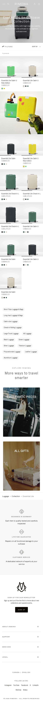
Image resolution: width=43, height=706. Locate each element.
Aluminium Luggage (10, 358)
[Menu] (4, 4)
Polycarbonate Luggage (12, 352)
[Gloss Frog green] (2, 88)
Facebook (24, 685)
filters (8, 47)
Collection (16, 496)
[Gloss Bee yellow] (4, 88)
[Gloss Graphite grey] (25, 86)
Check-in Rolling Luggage (12, 327)
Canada (16, 672)
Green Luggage (24, 340)
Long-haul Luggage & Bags (13, 315)
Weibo (25, 690)
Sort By (35, 46)
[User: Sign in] (35, 4)
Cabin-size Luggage (10, 321)
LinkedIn (36, 685)
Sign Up (21, 610)
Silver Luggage (9, 346)
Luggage (5, 496)
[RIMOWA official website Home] (21, 4)
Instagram (7, 685)
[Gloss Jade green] (27, 86)
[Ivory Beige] (23, 86)
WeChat (18, 690)
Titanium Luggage (25, 346)
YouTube (16, 685)
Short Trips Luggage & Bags (13, 309)
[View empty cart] (39, 4)
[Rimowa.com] (21, 112)
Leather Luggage (31, 352)
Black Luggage (9, 340)
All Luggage (27, 334)
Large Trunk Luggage (11, 334)
